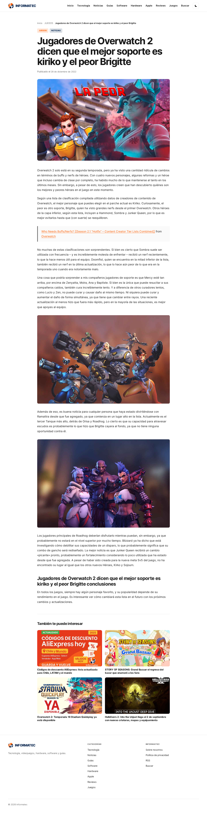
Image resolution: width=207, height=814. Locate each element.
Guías (110, 5)
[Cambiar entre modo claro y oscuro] (196, 6)
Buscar (185, 5)
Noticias (98, 5)
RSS (148, 760)
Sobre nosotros (154, 749)
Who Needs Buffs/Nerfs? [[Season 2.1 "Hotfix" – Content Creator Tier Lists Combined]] (98, 231)
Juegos (173, 5)
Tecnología (83, 5)
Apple (149, 5)
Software (122, 5)
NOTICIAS (56, 30)
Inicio (70, 5)
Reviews (161, 5)
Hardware (136, 5)
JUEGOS (48, 23)
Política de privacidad (157, 755)
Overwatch (48, 236)
